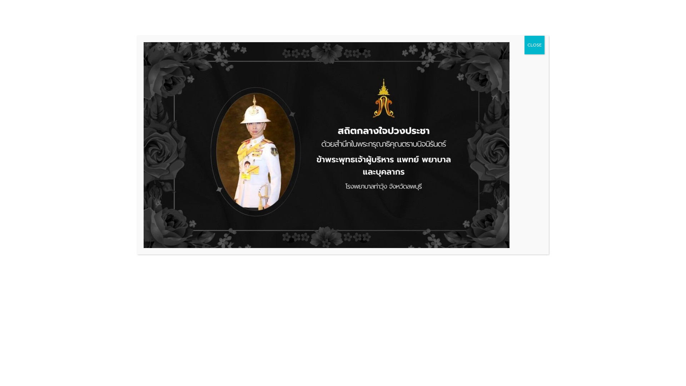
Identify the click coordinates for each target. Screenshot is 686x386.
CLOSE (534, 45)
